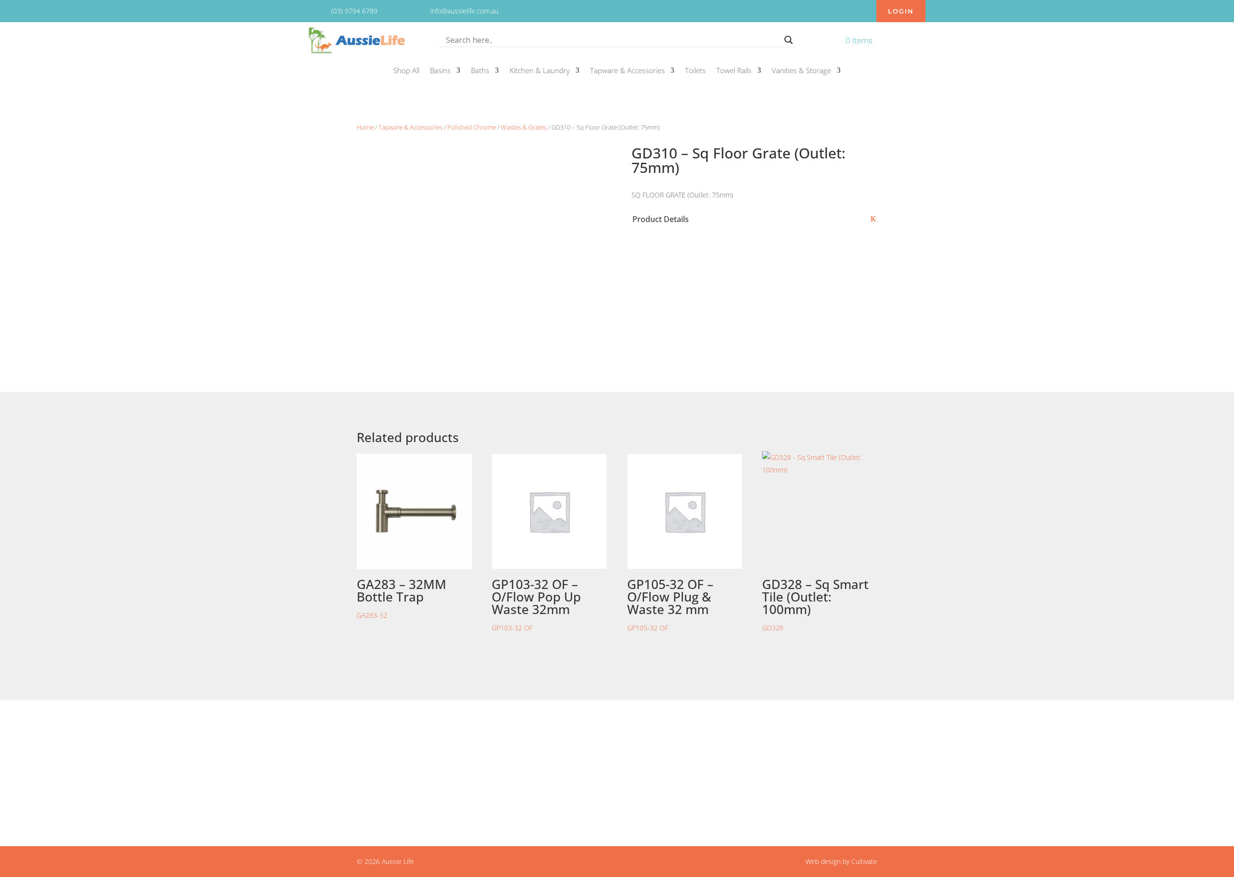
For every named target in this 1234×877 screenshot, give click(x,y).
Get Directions (376, 789)
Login (901, 11)
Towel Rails (733, 71)
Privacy (550, 759)
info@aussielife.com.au (755, 748)
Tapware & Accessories (627, 71)
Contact (551, 748)
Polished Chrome (471, 127)
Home (365, 127)
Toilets (695, 71)
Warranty (553, 783)
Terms (548, 771)
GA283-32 (401, 598)
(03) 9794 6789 (743, 759)
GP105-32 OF (670, 604)
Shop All (406, 71)
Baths (480, 71)
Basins (440, 71)
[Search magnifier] (788, 40)
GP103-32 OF (536, 604)
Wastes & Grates (524, 127)
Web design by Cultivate (841, 861)
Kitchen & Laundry (540, 71)
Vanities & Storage (801, 71)
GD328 (815, 604)
